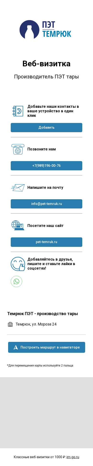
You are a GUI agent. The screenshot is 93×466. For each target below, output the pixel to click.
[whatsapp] (16, 281)
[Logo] (46, 29)
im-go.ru (73, 457)
